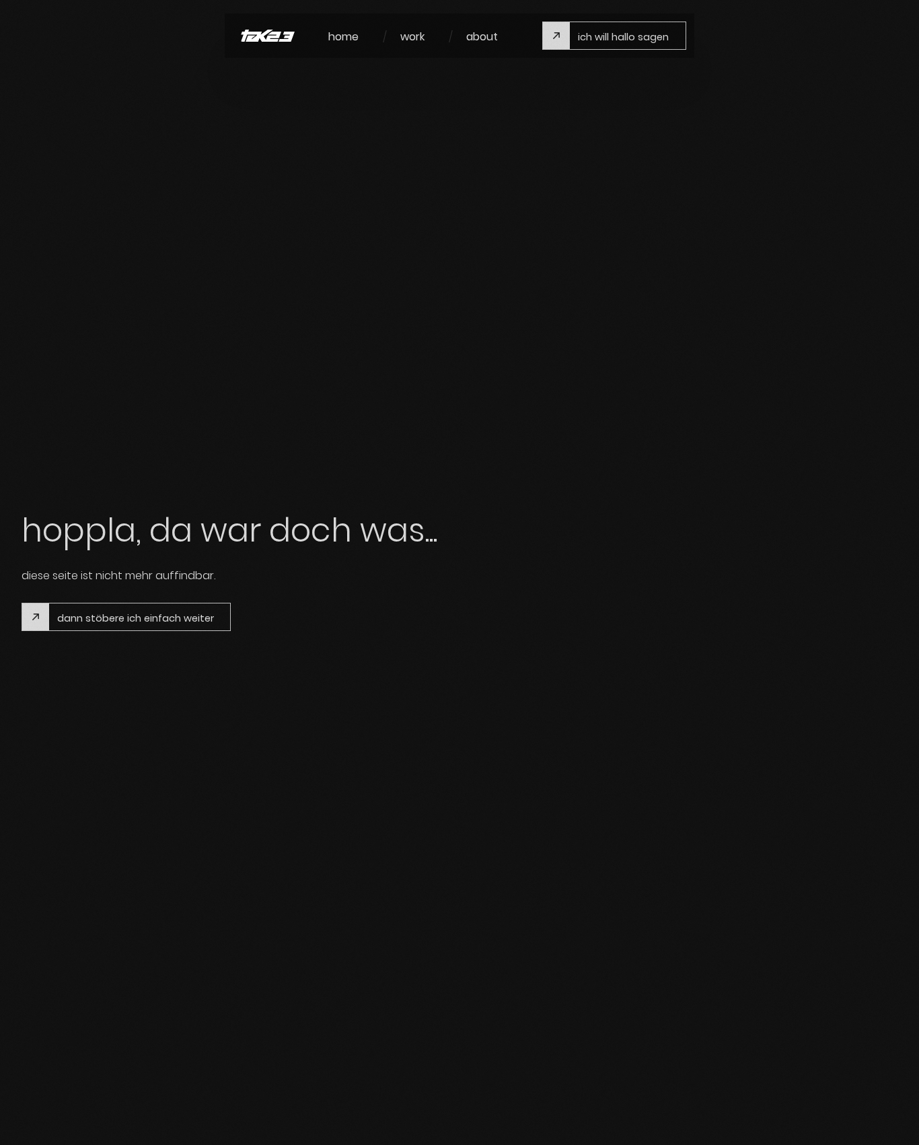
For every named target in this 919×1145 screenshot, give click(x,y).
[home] (268, 36)
